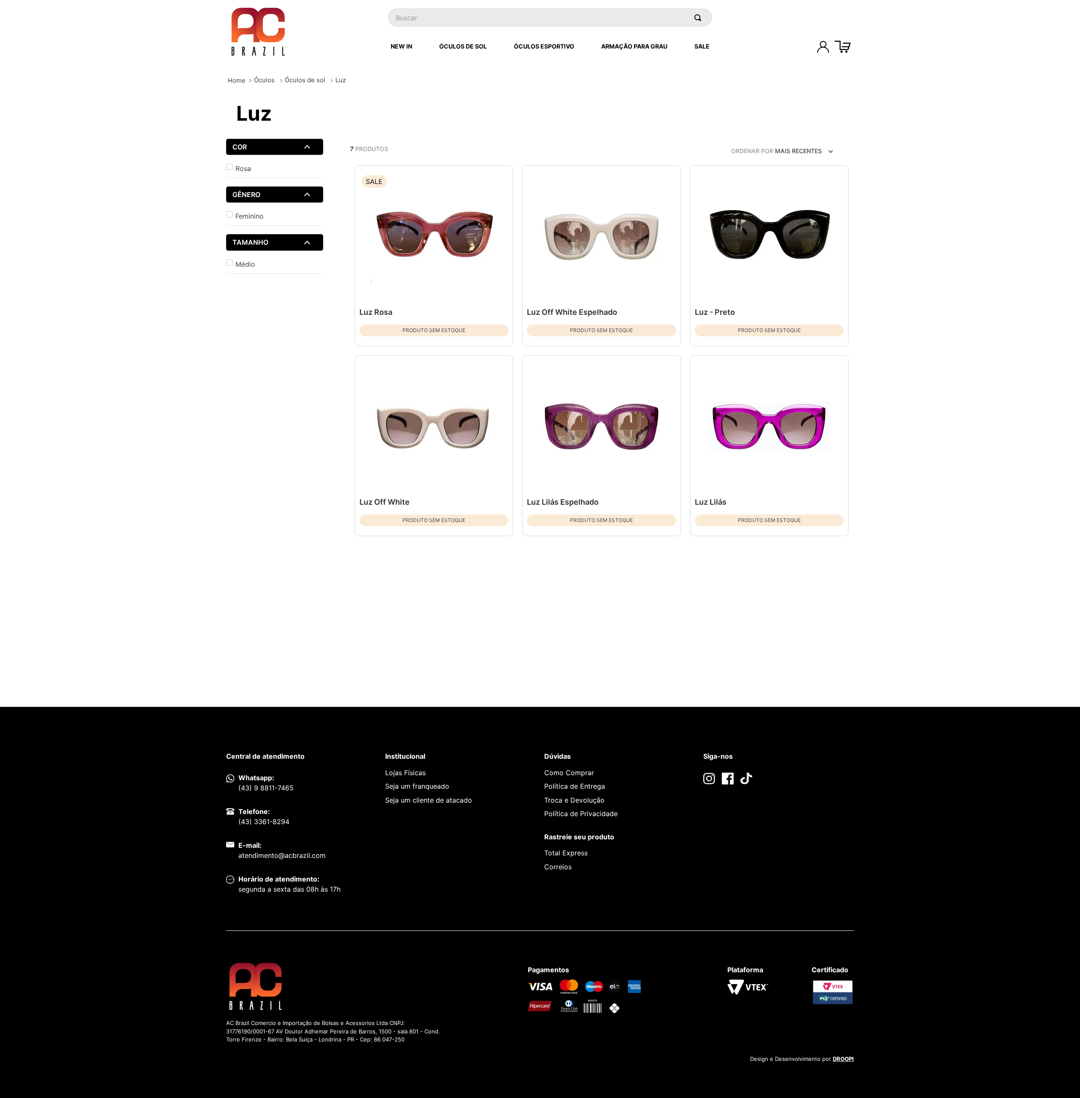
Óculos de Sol (463, 46)
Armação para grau (634, 46)
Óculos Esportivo (544, 46)
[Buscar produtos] (699, 17)
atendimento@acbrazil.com (282, 855)
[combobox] (550, 17)
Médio (245, 264)
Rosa (243, 168)
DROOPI (843, 1058)
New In (401, 46)
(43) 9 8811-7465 (266, 788)
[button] (274, 147)
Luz (340, 80)
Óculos (264, 80)
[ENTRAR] (823, 46)
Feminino (249, 216)
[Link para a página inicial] (236, 80)
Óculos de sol (305, 80)
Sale (702, 46)
